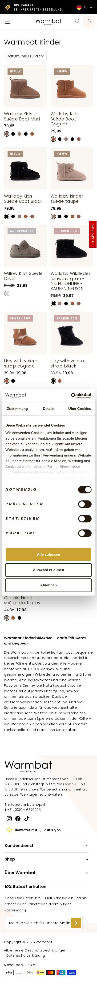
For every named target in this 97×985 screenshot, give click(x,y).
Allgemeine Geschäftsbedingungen (35, 950)
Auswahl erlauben (48, 570)
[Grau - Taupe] (19, 134)
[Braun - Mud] (6, 134)
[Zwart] (25, 134)
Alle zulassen (48, 554)
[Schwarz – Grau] (13, 134)
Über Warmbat (20, 873)
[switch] (85, 504)
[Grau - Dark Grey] (6, 618)
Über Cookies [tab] (79, 409)
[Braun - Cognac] (32, 134)
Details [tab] (48, 409)
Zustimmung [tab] (17, 409)
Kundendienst (19, 845)
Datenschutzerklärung (25, 955)
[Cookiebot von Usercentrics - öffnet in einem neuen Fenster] (71, 396)
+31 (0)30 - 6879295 (24, 810)
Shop (10, 859)
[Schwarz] (13, 381)
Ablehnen (48, 585)
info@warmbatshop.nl (26, 804)
